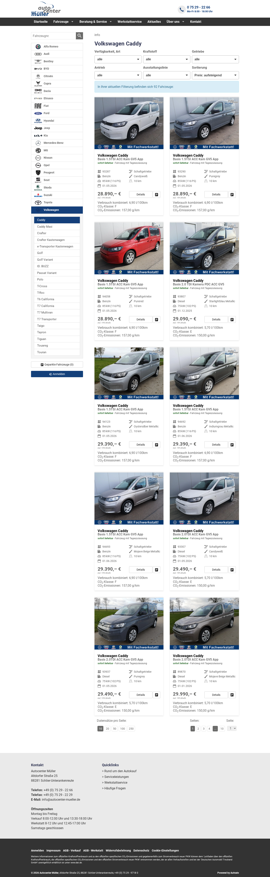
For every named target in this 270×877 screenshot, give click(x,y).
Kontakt (195, 22)
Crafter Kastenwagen (51, 240)
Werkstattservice (130, 22)
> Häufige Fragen (114, 788)
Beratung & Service (93, 22)
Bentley (48, 61)
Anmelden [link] (59, 374)
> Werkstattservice (114, 782)
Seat (46, 180)
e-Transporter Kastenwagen (55, 246)
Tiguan (41, 339)
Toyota (47, 202)
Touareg (42, 345)
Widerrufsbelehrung (118, 850)
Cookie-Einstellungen (165, 850)
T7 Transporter (47, 319)
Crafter (41, 233)
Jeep (46, 128)
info (97, 35)
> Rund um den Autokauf (119, 771)
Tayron (41, 332)
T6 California (45, 299)
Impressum (53, 850)
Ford (46, 113)
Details (141, 194)
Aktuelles (154, 22)
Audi (46, 54)
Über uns (173, 22)
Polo (40, 279)
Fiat (46, 106)
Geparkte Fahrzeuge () (59, 364)
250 (131, 728)
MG (45, 150)
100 (122, 728)
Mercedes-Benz (53, 143)
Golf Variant (45, 259)
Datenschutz (141, 850)
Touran (41, 352)
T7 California (45, 306)
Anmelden (37, 850)
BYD (46, 68)
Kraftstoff (150, 51)
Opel (46, 165)
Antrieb (99, 67)
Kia (45, 135)
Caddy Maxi (44, 226)
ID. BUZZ (43, 266)
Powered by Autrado (228, 872)
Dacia (47, 91)
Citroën (48, 76)
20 (107, 728)
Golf (40, 253)
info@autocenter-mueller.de (61, 799)
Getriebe (198, 51)
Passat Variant (47, 273)
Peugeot (48, 172)
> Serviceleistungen (115, 777)
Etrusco (48, 98)
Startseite (41, 22)
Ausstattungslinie (155, 67)
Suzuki (47, 195)
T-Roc (40, 293)
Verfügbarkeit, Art (107, 51)
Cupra (47, 83)
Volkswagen (51, 210)
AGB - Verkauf (72, 850)
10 (222, 728)
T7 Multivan (45, 312)
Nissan (47, 157)
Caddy (41, 220)
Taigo (40, 326)
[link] (156, 194)
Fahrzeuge (61, 22)
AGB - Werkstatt (93, 850)
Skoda (47, 187)
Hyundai (48, 120)
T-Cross (42, 286)
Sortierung (199, 67)
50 (114, 728)
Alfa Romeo (50, 46)
